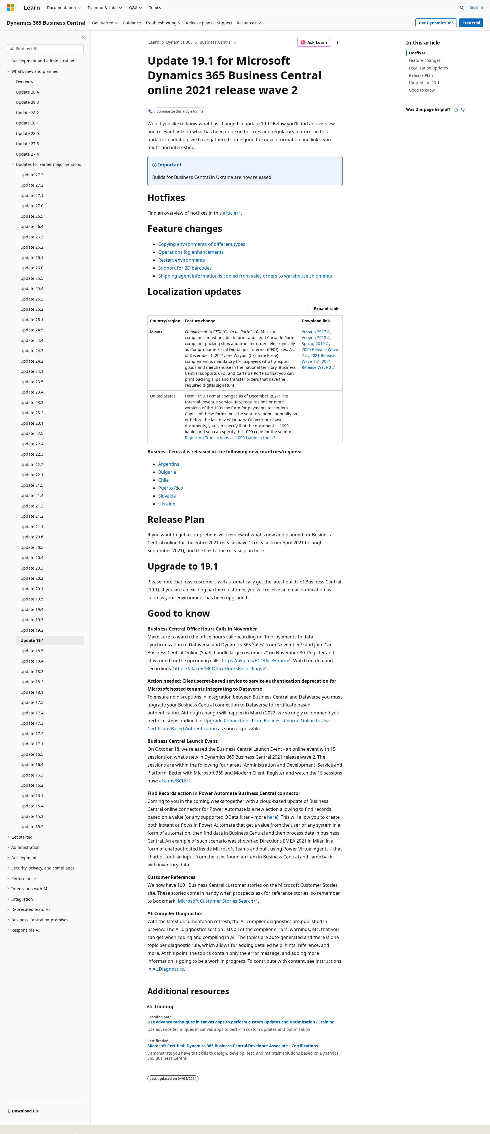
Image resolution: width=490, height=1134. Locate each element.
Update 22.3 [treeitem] (31, 454)
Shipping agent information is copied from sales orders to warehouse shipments (245, 276)
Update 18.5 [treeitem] (31, 650)
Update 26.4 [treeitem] (31, 226)
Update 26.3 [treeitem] (31, 237)
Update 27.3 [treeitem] (31, 174)
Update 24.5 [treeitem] (31, 330)
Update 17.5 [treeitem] (31, 702)
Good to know (422, 90)
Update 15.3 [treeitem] (31, 816)
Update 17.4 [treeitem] (31, 713)
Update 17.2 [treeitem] (31, 733)
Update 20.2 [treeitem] (31, 578)
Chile (163, 480)
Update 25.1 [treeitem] (31, 319)
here (259, 550)
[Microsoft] (10, 7)
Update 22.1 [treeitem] (31, 474)
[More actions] (338, 42)
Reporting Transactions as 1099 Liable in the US (230, 437)
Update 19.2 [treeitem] (31, 630)
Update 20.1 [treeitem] (31, 588)
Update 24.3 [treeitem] (31, 350)
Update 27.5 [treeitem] (27, 143)
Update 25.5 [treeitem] (31, 278)
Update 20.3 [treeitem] (31, 568)
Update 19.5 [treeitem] (31, 599)
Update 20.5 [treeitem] (31, 547)
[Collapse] (83, 37)
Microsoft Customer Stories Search (215, 901)
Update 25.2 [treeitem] (31, 309)
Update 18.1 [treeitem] (31, 692)
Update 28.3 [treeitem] (27, 102)
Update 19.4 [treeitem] (31, 609)
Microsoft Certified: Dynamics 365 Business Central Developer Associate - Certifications (232, 1045)
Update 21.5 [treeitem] (31, 485)
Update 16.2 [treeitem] (31, 785)
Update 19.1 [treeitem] (32, 640)
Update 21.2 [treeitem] (31, 516)
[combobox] (45, 48)
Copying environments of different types (201, 244)
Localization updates (428, 68)
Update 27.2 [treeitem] (31, 185)
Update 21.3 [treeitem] (31, 506)
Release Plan (421, 75)
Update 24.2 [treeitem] (31, 361)
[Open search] (462, 8)
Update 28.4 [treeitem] (27, 92)
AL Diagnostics (168, 969)
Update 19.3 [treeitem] (31, 619)
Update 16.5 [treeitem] (31, 754)
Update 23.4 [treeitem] (31, 392)
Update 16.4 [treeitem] (31, 764)
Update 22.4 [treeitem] (31, 444)
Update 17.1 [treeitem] (31, 743)
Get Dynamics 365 (436, 23)
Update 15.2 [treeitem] (31, 826)
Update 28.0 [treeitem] (27, 133)
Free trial (471, 23)
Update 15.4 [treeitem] (31, 806)
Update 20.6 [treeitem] (31, 537)
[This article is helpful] (456, 109)
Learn (154, 42)
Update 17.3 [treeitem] (31, 723)
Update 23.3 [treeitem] (31, 402)
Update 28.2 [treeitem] (27, 112)
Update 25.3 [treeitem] (31, 299)
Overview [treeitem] (24, 81)
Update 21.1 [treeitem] (31, 526)
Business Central (216, 42)
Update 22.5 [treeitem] (31, 433)
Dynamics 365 (179, 42)
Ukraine (166, 504)
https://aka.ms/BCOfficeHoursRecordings (217, 668)
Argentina (168, 464)
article (229, 213)
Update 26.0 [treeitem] (31, 267)
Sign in (476, 7)
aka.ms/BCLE (173, 781)
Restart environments (181, 260)
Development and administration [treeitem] (42, 61)
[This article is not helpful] (462, 109)
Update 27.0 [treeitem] (31, 205)
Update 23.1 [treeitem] (31, 423)
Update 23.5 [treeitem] (31, 381)
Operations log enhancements (191, 252)
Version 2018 (314, 337)
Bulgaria (167, 472)
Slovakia (167, 496)
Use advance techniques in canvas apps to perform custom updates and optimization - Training (241, 1022)
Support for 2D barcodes (185, 268)
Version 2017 (314, 331)
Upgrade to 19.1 (424, 82)
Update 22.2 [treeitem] (31, 464)
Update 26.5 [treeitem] (31, 216)
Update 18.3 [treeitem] (31, 671)
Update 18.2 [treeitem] (31, 681)
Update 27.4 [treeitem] (27, 154)
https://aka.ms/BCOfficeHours (254, 660)
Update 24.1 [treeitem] (31, 371)
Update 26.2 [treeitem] (31, 247)
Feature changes (425, 60)
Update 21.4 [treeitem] (31, 495)
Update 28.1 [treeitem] (27, 123)
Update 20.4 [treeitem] (31, 557)
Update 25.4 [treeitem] (31, 288)
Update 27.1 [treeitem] (31, 195)
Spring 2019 (313, 343)
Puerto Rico (170, 488)
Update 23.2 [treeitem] (31, 412)
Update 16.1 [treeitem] (31, 795)
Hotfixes (417, 53)
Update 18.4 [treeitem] (31, 661)
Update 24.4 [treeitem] (31, 340)
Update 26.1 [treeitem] (31, 257)
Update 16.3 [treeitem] (31, 775)
